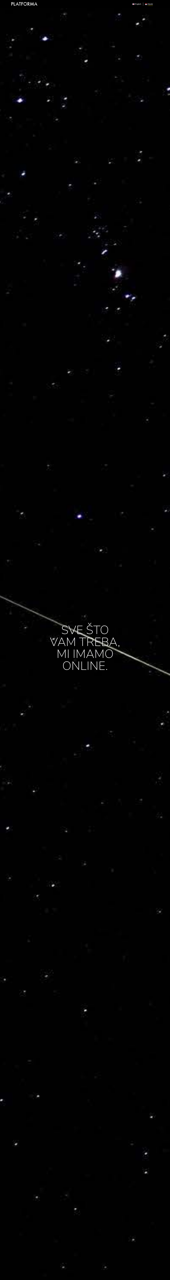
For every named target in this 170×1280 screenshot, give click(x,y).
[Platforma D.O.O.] (24, 3)
